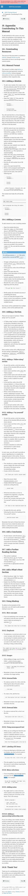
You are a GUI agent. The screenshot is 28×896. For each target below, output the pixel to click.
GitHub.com (14, 57)
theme (17, 891)
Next (22, 18)
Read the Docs (8, 893)
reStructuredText (6, 73)
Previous (6, 18)
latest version (21, 2)
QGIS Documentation (15, 6)
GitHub (4, 57)
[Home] (2, 12)
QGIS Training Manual (11, 12)
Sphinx (19, 69)
